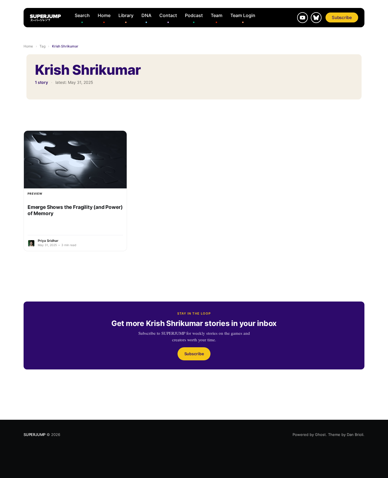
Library (125, 15)
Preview (35, 193)
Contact (168, 15)
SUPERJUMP (34, 434)
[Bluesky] (316, 17)
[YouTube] (302, 17)
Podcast (194, 15)
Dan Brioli (355, 434)
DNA (146, 15)
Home (104, 15)
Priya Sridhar (48, 241)
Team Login (242, 15)
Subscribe (342, 17)
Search (82, 15)
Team (216, 15)
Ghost (320, 434)
